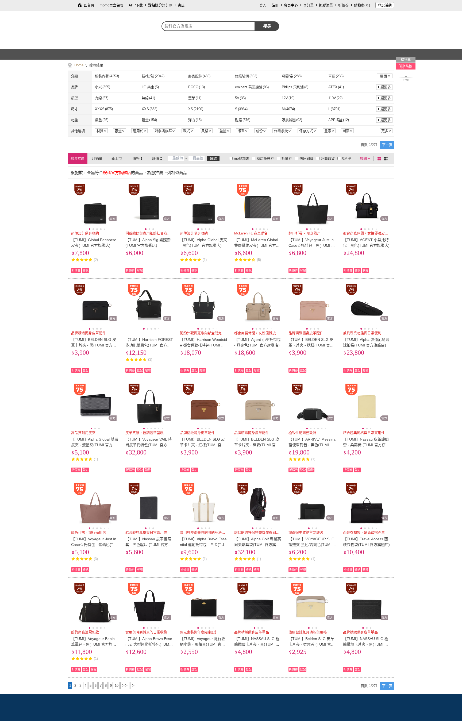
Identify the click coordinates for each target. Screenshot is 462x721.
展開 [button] (383, 76)
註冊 (275, 5)
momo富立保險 (111, 5)
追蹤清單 (326, 5)
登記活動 (385, 5)
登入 (262, 5)
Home (78, 65)
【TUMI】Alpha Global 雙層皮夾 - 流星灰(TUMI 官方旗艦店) (94, 445)
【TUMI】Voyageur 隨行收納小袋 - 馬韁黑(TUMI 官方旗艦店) (202, 644)
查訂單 (308, 5)
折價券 (343, 5)
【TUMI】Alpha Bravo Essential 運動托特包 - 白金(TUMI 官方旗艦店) (203, 544)
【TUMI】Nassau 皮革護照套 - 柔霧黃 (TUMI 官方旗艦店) (366, 445)
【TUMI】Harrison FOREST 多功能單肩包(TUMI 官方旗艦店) (149, 345)
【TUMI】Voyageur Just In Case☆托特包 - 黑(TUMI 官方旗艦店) (311, 245)
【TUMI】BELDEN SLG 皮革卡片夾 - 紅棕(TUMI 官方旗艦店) (202, 445)
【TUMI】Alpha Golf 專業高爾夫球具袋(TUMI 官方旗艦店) (257, 544)
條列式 (387, 158)
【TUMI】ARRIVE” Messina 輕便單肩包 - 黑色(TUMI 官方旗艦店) (312, 445)
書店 (181, 5)
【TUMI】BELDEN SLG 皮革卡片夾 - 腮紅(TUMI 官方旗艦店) (311, 345)
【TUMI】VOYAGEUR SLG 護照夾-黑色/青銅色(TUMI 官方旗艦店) (312, 544)
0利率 (346, 158)
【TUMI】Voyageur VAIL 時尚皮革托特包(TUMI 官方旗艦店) (148, 445)
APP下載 (136, 5)
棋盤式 (380, 158)
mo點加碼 (241, 158)
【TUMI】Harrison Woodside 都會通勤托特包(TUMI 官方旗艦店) (203, 345)
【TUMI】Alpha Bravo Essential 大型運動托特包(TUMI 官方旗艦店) (148, 644)
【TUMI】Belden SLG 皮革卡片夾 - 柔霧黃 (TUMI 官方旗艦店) (311, 644)
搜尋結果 (95, 65)
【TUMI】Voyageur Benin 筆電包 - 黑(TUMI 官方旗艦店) (93, 644)
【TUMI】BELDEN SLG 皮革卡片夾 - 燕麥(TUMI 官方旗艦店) (256, 445)
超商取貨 (328, 158)
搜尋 (267, 26)
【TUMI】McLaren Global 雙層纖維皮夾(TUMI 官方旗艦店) (257, 245)
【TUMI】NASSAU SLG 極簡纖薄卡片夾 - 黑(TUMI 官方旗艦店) (256, 644)
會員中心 (291, 5)
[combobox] (208, 26)
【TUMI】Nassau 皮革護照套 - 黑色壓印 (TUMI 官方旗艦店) (148, 544)
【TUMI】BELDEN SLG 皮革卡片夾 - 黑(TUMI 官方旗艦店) (93, 345)
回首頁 (89, 5)
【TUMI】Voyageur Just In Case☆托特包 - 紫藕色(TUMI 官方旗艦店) (93, 544)
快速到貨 (306, 158)
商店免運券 (265, 158)
